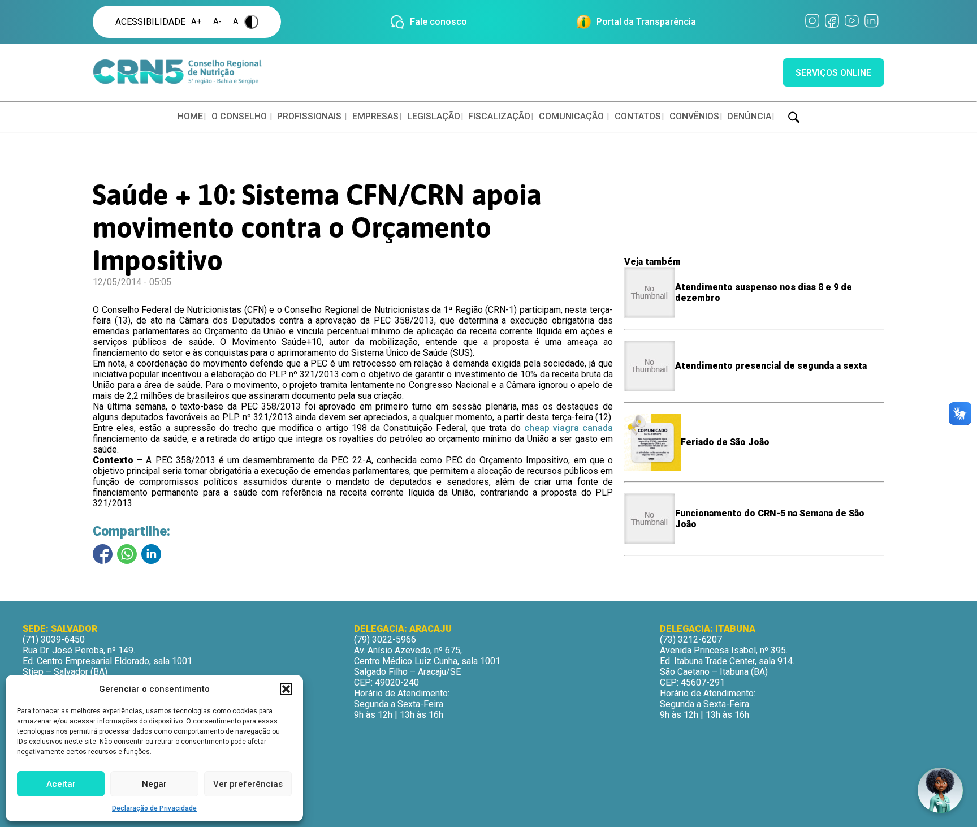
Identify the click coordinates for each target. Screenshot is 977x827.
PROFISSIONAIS (309, 116)
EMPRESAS (375, 116)
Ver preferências (248, 784)
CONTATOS (638, 116)
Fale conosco (438, 21)
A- (217, 22)
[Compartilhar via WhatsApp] (127, 554)
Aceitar (61, 784)
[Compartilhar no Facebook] (103, 554)
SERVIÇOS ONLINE (833, 72)
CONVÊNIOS (694, 116)
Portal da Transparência (646, 21)
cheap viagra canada (568, 428)
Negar (154, 784)
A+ (196, 22)
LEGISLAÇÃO (433, 116)
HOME (190, 116)
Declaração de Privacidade (154, 808)
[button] (286, 689)
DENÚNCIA (749, 116)
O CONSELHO (239, 116)
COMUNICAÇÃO (571, 116)
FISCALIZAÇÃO (499, 116)
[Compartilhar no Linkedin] (151, 554)
